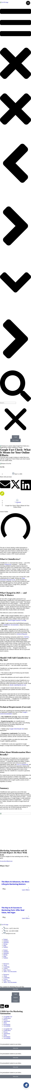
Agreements (6, 1021)
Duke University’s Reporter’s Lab (12, 579)
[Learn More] (28, 888)
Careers (5, 968)
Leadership (6, 967)
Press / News (7, 970)
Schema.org (7, 564)
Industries (6, 942)
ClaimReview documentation (11, 625)
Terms (5, 1023)
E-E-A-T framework (22, 764)
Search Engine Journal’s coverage (17, 620)
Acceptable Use (7, 1016)
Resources (6, 964)
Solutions (6, 941)
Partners (5, 947)
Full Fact (26, 637)
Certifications (7, 1018)
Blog (4, 945)
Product (5, 939)
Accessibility (6, 1026)
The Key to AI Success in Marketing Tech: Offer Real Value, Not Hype (13, 910)
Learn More (25, 890)
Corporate (18, 502)
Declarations (6, 1024)
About (5, 965)
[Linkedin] (2, 1006)
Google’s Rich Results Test (16, 729)
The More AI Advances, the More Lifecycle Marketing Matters (15, 883)
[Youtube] (7, 1006)
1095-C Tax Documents (10, 971)
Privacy (5, 1019)
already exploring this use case (17, 685)
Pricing (5, 944)
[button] (15, 386)
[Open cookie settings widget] (28, 3)
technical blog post (22, 634)
